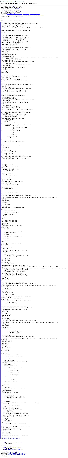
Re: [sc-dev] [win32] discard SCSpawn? (13, 452)
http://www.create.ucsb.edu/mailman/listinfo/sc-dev (14, 14)
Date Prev (2, 1)
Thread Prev (9, 1)
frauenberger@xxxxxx (15, 8)
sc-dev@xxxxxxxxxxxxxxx (16, 6)
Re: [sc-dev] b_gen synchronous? (11, 451)
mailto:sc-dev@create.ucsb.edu (10, 13)
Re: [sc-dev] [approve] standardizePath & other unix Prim (13, 442)
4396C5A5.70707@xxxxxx (42, 15)
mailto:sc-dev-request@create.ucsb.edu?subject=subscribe (31, 14)
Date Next (5, 1)
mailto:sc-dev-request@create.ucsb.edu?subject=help (13, 11)
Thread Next (13, 1)
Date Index (17, 1)
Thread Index (21, 1)
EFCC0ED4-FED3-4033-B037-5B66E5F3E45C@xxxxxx (14, 15)
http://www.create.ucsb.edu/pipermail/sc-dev (12, 10)
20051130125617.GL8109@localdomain (31, 15)
